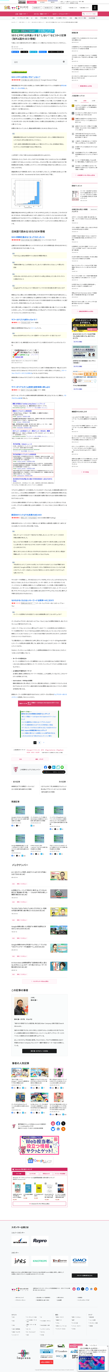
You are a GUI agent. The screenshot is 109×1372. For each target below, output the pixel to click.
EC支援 (76, 3)
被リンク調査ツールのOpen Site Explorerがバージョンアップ (43, 703)
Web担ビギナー (37, 7)
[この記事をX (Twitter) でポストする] (49, 767)
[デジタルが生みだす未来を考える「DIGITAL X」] (61, 1357)
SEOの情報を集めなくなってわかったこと (28, 237)
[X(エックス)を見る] (82, 1289)
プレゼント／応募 (94, 1323)
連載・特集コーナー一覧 (24, 22)
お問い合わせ (60, 1297)
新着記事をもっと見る (86, 86)
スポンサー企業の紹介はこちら (84, 1275)
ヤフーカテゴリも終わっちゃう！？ (24, 319)
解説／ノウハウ (59, 1317)
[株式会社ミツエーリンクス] (20, 1241)
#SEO (32, 752)
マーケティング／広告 (23, 18)
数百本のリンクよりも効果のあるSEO (26, 514)
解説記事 (92, 1317)
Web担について (73, 7)
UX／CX (28, 1329)
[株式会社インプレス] (23, 1354)
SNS (36, 18)
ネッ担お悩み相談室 (37, 1128)
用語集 (91, 1326)
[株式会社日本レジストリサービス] (20, 1261)
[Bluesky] (86, 1289)
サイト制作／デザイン (61, 18)
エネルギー (62, 3)
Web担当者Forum (19, 8)
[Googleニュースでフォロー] (91, 1289)
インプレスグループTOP (83, 1300)
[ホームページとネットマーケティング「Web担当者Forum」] (76, 1346)
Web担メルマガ (48, 7)
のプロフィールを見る (39, 1051)
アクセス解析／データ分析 (46, 18)
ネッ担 (30, 1128)
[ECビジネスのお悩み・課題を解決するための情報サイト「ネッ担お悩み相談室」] (46, 1363)
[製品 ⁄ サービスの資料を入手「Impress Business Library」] (46, 1357)
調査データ (58, 1320)
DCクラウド (75, 1)
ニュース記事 (92, 1320)
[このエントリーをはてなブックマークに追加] (53, 767)
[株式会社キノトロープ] (40, 1261)
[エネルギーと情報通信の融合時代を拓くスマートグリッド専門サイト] (76, 1352)
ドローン (68, 3)
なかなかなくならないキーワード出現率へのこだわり (32, 600)
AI (31, 18)
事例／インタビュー (76, 1317)
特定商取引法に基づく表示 (43, 1300)
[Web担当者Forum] (19, 1290)
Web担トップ (14, 22)
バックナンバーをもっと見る (40, 981)
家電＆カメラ (46, 1173)
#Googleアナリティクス (33, 750)
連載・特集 (58, 7)
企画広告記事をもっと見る (86, 311)
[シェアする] (45, 767)
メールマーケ (15, 1335)
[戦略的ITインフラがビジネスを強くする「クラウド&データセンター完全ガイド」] (46, 1346)
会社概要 (59, 1300)
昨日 (76, 100)
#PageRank (59, 750)
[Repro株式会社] (40, 1241)
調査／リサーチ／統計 (80, 18)
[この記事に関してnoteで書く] (58, 767)
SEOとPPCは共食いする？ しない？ (25, 77)
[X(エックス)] (63, 1123)
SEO (13, 18)
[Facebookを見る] (78, 1289)
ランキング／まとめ (60, 1329)
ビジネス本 (33, 1173)
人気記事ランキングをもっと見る (86, 175)
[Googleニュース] (58, 1129)
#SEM (28, 752)
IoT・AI (70, 1)
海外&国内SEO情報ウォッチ (38, 22)
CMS (71, 18)
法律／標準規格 (16, 1329)
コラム (57, 1323)
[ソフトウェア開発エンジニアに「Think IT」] (61, 1346)
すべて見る (86, 472)
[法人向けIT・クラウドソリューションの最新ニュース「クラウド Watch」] (46, 1352)
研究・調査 (81, 1)
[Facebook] (58, 1123)
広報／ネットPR (16, 1332)
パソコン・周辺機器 (60, 1173)
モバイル (43, 1332)
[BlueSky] (53, 1129)
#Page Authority (50, 750)
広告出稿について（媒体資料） (43, 1297)
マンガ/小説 (75, 1323)
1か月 (93, 100)
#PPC (42, 750)
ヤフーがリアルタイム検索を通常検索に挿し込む (30, 387)
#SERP (37, 752)
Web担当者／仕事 (93, 18)
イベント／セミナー (76, 1326)
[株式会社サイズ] (59, 1261)
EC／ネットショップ (31, 1332)
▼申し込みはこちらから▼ (86, 1355)
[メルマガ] (53, 1123)
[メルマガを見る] (74, 1289)
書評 (73, 1320)
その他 (42, 1335)
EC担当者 (42, 2)
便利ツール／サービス (61, 1326)
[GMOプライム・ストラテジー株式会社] (79, 1261)
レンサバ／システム (45, 1329)
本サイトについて (20, 1297)
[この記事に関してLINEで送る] (62, 767)
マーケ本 (18, 1173)
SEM (28, 1335)
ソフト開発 (66, 1)
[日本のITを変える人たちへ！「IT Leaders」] (61, 1352)
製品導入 (53, 2)
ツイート (33, 328)
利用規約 (80, 1297)
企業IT (61, 1)
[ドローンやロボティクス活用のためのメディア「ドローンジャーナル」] (76, 1357)
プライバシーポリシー (21, 1300)
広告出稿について (84, 7)
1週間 (84, 100)
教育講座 (72, 3)
